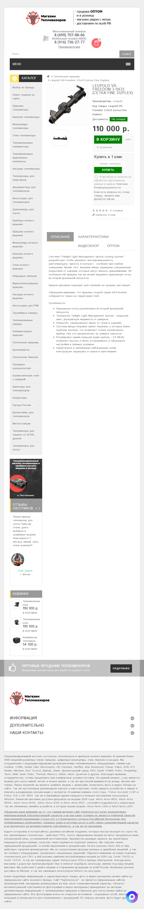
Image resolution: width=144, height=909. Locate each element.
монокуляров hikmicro (70, 871)
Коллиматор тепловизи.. (30, 639)
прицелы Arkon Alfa (108, 846)
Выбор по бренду (23, 87)
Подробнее (121, 668)
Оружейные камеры (25, 313)
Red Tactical (33, 771)
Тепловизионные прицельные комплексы (23, 157)
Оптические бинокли (25, 357)
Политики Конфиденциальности (111, 186)
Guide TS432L (12, 860)
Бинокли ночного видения (23, 256)
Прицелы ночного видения (23, 233)
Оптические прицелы (26, 342)
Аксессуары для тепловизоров (23, 200)
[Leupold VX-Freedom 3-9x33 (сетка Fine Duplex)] (67, 104)
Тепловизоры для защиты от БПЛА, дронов (24, 434)
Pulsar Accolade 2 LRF (122, 792)
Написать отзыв (105, 215)
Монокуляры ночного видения (25, 244)
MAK (15, 774)
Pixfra (118, 771)
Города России (22, 405)
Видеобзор (88, 245)
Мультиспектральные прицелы (25, 285)
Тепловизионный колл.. (33, 603)
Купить (108, 170)
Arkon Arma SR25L (25, 803)
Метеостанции (22, 424)
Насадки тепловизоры (26, 169)
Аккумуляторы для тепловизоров (24, 189)
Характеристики (93, 236)
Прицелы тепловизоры (20, 108)
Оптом (113, 245)
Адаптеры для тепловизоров (21, 388)
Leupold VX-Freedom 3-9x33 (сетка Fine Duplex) (79, 80)
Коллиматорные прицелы (22, 333)
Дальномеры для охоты (23, 211)
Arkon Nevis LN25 (122, 806)
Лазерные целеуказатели (22, 366)
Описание (60, 236)
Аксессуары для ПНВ (26, 306)
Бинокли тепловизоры (26, 117)
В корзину (30, 613)
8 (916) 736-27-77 (69, 42)
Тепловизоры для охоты (23, 447)
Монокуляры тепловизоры (20, 126)
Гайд (126, 846)
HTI (132, 767)
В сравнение (104, 147)
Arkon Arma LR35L (49, 803)
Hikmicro (52, 774)
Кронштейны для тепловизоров (23, 414)
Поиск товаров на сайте (23, 96)
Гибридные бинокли (25, 276)
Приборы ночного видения (23, 222)
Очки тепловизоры (24, 135)
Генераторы (20, 398)
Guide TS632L (122, 857)
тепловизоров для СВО (18, 857)
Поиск (126, 54)
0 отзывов (116, 210)
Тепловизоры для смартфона (23, 178)
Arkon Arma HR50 (106, 799)
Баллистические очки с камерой (26, 377)
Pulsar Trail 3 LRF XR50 (18, 796)
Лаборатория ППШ (72, 860)
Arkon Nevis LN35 (97, 806)
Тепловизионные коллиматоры (23, 144)
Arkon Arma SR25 (74, 803)
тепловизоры (35, 835)
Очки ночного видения (21, 267)
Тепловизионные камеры (23, 322)
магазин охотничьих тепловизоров (53, 756)
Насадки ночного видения (23, 296)
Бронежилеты (21, 350)
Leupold (117, 101)
